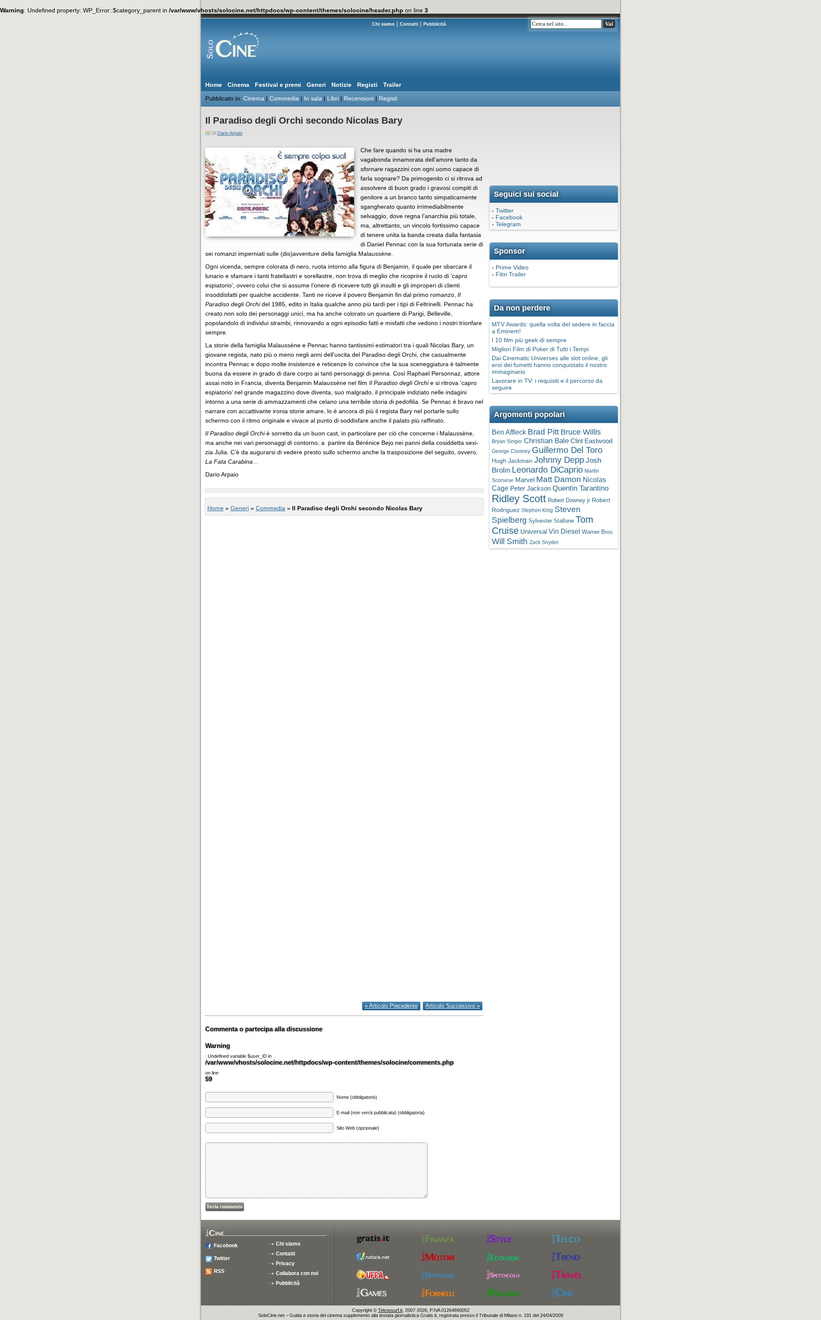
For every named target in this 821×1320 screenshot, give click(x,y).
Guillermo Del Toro (567, 450)
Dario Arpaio (229, 133)
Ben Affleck (509, 432)
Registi (367, 84)
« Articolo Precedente (391, 1006)
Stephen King (537, 510)
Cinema (238, 84)
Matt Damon (558, 479)
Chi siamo (383, 24)
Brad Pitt (543, 431)
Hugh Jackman (512, 461)
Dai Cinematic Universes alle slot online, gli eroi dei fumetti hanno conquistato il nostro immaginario (550, 365)
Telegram (508, 224)
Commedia (284, 98)
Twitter (505, 210)
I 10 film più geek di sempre (529, 340)
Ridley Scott (519, 498)
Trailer (392, 84)
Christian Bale (546, 441)
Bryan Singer (507, 441)
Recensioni (359, 98)
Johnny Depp (559, 460)
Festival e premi (278, 84)
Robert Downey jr (569, 500)
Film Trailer (511, 274)
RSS (219, 1271)
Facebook (509, 217)
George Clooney (511, 451)
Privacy (285, 1264)
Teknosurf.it (390, 1310)
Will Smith (510, 541)
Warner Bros (597, 532)
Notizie (341, 84)
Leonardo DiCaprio (547, 469)
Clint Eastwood (591, 441)
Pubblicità (434, 24)
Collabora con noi (297, 1273)
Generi (316, 84)
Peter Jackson (530, 488)
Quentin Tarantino (580, 488)
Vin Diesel (564, 531)
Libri (333, 98)
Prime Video (512, 267)
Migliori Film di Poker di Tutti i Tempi (540, 349)
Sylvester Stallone (551, 521)
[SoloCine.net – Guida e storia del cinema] (250, 62)
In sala (313, 98)
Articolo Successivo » (452, 1006)
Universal (533, 531)
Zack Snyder (543, 542)
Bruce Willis (581, 432)
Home (213, 84)
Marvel (525, 480)
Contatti (409, 24)
